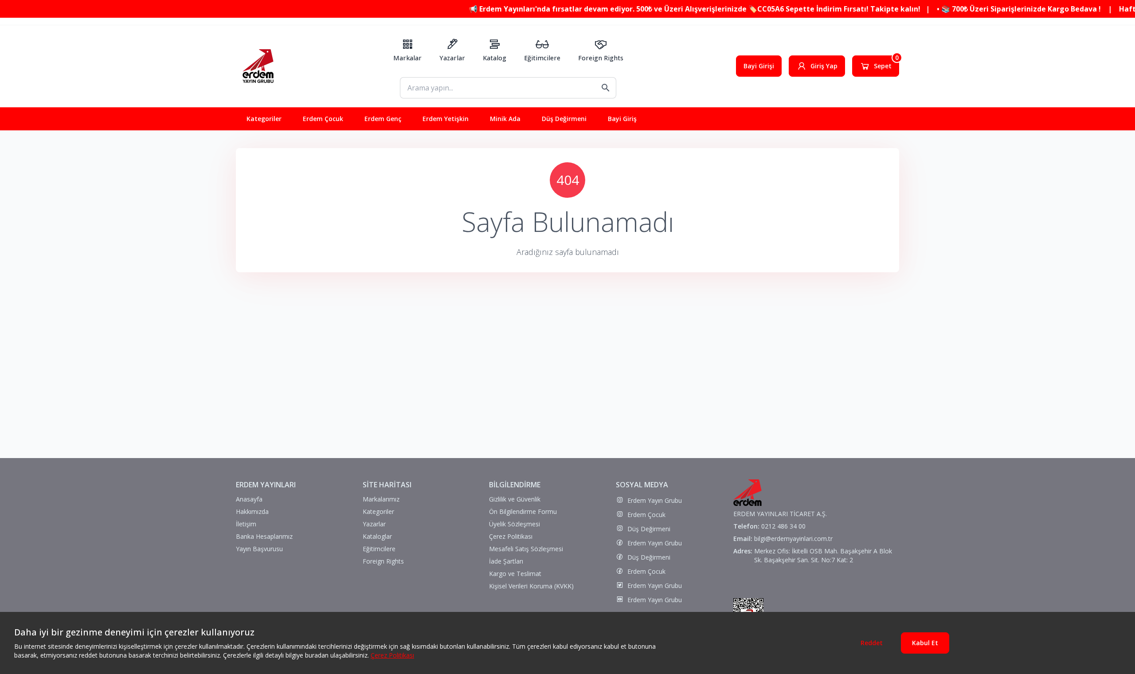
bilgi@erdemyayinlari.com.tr (793, 538)
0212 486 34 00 (783, 526)
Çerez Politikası (392, 655)
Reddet (872, 643)
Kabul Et (925, 643)
